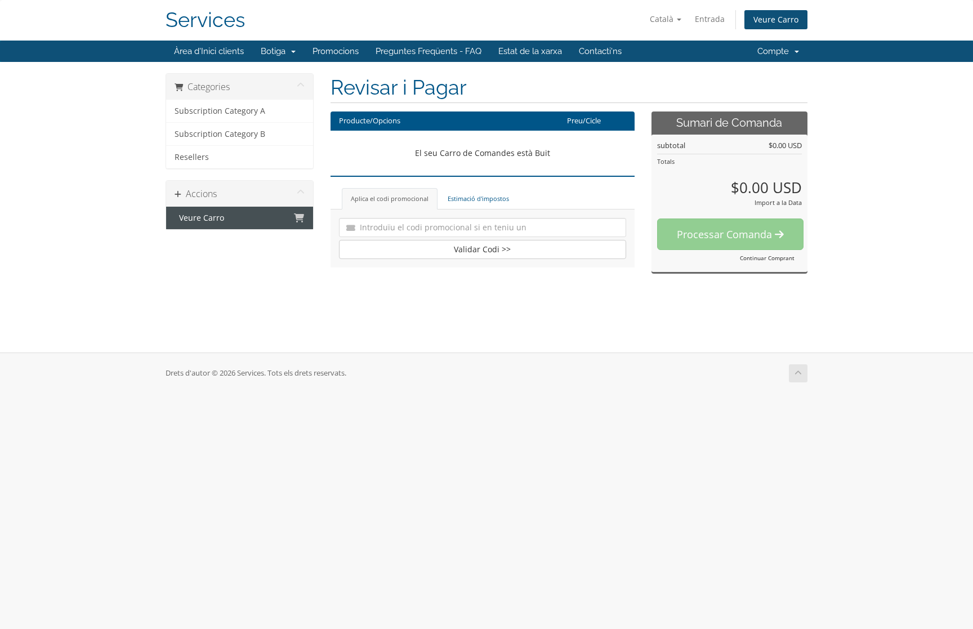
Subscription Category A (220, 111)
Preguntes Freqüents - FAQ (428, 51)
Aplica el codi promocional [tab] (390, 198)
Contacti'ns (600, 51)
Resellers (192, 157)
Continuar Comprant (767, 258)
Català (663, 19)
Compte (775, 51)
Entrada (710, 19)
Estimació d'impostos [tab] (478, 198)
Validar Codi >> (482, 249)
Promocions (336, 51)
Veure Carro (775, 19)
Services (205, 20)
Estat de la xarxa (530, 51)
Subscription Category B (220, 134)
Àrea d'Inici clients (209, 51)
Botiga (275, 51)
